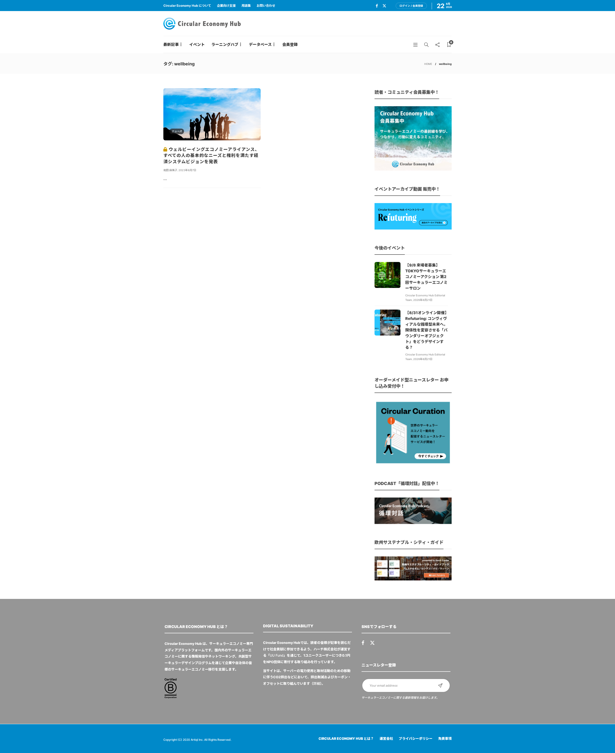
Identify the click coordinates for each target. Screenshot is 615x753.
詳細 (316, 683)
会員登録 (290, 44)
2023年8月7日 (187, 170)
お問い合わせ (266, 5)
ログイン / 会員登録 (411, 5)
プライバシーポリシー (415, 738)
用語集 (246, 5)
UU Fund (276, 655)
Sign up (440, 685)
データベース (260, 44)
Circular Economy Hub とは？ (346, 738)
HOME (428, 64)
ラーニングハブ (224, 44)
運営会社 (386, 738)
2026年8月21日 (422, 300)
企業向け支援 (226, 5)
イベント (197, 44)
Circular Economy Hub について (187, 5)
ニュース (177, 131)
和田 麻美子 (170, 170)
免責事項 (445, 738)
